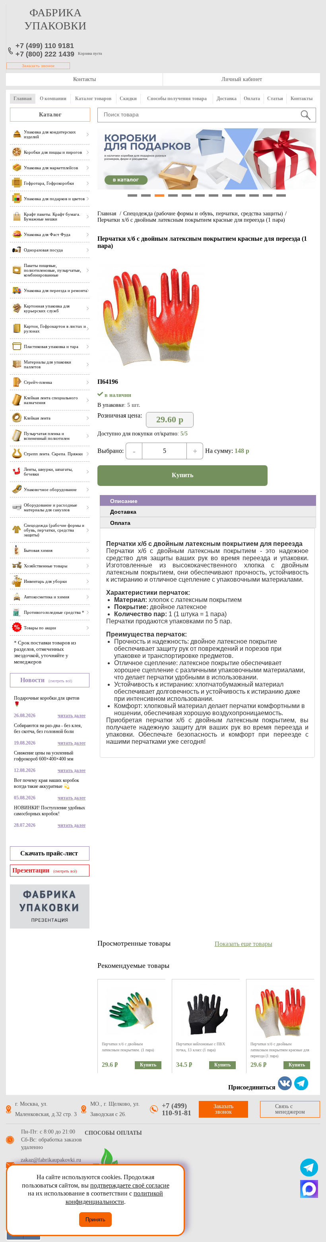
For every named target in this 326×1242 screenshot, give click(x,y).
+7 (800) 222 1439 (45, 54)
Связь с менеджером (290, 1109)
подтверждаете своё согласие (129, 1185)
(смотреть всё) (60, 681)
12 (281, 195)
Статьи (275, 98)
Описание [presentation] (124, 501)
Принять (95, 1220)
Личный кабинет (241, 79)
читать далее (71, 715)
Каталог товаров (93, 98)
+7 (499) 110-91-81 (176, 1109)
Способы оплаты (113, 1133)
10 (254, 195)
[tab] (208, 500)
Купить (182, 475)
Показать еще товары (243, 943)
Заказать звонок (38, 66)
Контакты (84, 79)
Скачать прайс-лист (49, 853)
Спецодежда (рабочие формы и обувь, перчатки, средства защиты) (203, 214)
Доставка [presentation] (123, 512)
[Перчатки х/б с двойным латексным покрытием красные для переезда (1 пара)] (151, 366)
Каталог (50, 114)
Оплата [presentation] (120, 523)
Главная (23, 98)
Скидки (128, 98)
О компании (53, 98)
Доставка (227, 98)
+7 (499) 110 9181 (45, 46)
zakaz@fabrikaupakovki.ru (51, 1160)
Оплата (252, 98)
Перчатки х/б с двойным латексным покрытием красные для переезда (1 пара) (191, 220)
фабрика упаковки (55, 19)
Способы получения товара (177, 98)
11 (267, 195)
